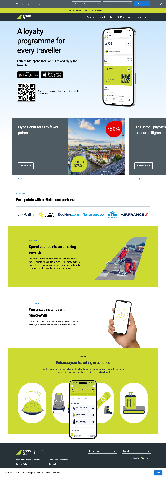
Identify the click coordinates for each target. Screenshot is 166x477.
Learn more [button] (56, 472)
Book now (26, 165)
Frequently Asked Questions (28, 460)
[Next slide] (146, 179)
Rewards (102, 17)
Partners (90, 17)
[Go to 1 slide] (21, 178)
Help (111, 17)
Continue (142, 4)
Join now (142, 17)
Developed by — (135, 458)
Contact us (53, 464)
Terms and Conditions (58, 460)
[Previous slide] (139, 179)
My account (125, 17)
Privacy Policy (22, 464)
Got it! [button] (158, 473)
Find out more (143, 165)
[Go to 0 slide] (18, 178)
